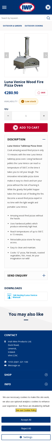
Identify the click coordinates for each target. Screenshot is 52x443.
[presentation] (6, 55)
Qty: (6, 109)
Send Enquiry (17, 275)
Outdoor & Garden (12, 26)
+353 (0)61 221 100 (18, 361)
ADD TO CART (29, 127)
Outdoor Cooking (34, 26)
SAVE (43, 92)
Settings (27, 437)
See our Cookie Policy (26, 410)
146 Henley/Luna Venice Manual (25, 296)
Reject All (26, 428)
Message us (14, 365)
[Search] (48, 18)
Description (16, 139)
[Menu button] (4, 7)
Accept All (26, 419)
